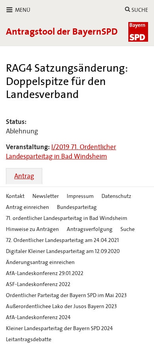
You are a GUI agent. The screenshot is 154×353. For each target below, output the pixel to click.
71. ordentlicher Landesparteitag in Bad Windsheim (66, 218)
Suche (127, 229)
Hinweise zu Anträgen (32, 229)
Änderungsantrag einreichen (40, 262)
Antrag (24, 176)
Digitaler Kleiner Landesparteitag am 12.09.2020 (63, 251)
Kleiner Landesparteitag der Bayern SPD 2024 (59, 328)
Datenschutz (116, 196)
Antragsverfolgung (90, 229)
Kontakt (15, 196)
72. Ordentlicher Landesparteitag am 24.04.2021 (62, 240)
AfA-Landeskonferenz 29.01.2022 (44, 273)
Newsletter (45, 196)
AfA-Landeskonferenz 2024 (38, 317)
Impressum (80, 196)
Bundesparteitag (77, 207)
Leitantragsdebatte (28, 339)
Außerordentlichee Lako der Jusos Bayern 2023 (61, 306)
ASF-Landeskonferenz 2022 (38, 284)
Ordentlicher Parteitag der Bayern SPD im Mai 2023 (66, 295)
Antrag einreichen (27, 207)
